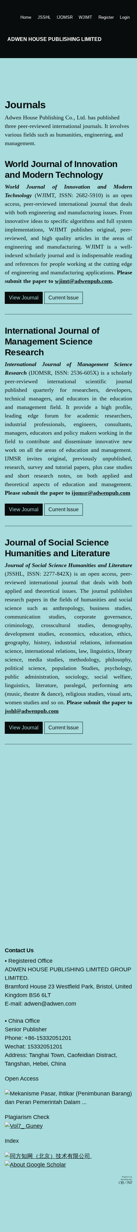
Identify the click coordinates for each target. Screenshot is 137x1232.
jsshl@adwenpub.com (32, 711)
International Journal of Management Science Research (52, 341)
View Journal (24, 297)
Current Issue (63, 297)
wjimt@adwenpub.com (83, 281)
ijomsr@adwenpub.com (101, 493)
